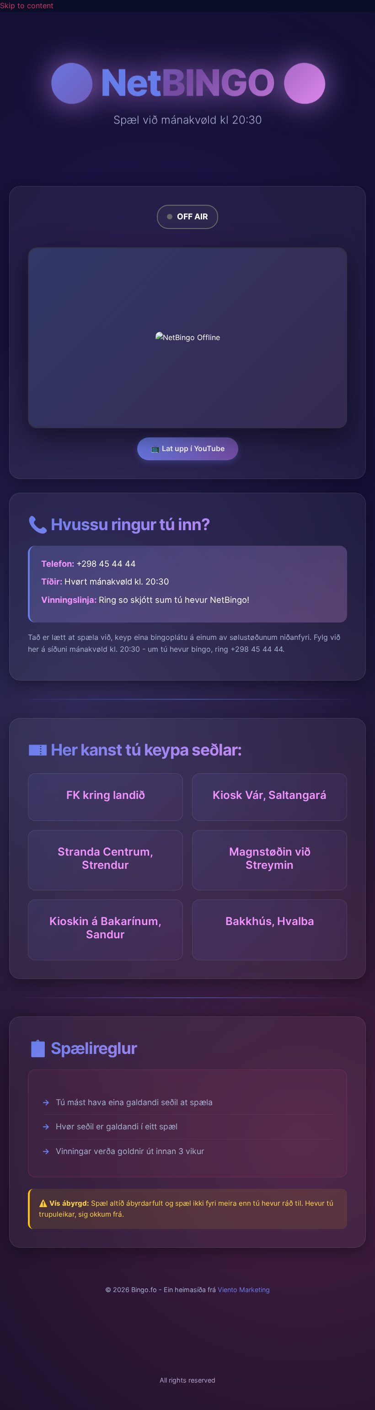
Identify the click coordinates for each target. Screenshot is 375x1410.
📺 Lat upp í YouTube (188, 448)
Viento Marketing (244, 1289)
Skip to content (27, 5)
